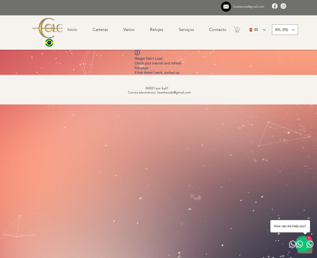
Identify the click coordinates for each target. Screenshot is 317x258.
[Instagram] (283, 6)
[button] (285, 29)
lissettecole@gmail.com (248, 6)
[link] (237, 30)
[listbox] (285, 29)
